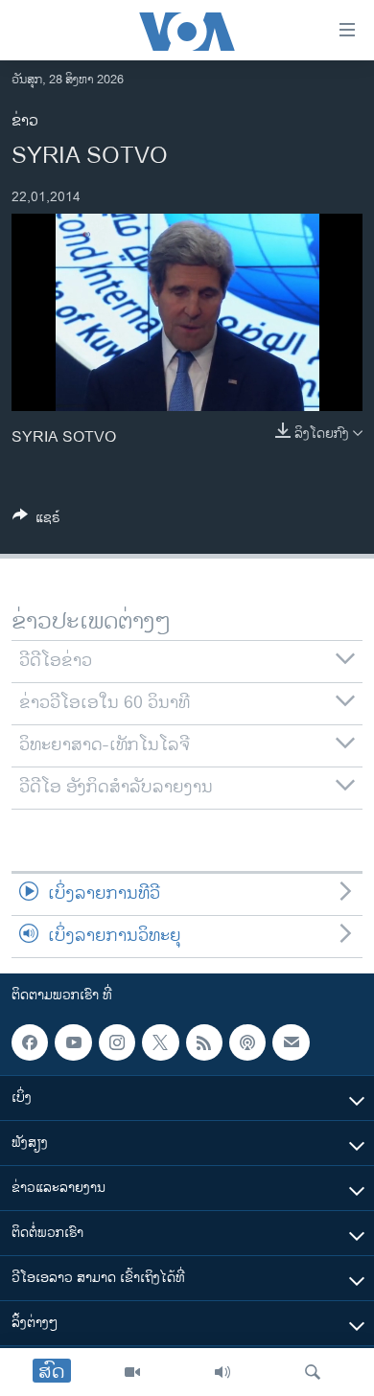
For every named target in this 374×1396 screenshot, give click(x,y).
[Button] (36, 520)
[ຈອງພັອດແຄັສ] (290, 1042)
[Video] (132, 1372)
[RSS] (204, 1042)
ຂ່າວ (25, 121)
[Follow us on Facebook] (30, 1042)
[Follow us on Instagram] (117, 1042)
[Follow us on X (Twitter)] (160, 1042)
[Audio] (222, 1372)
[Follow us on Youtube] (73, 1042)
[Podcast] (247, 1042)
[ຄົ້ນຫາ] (312, 1372)
